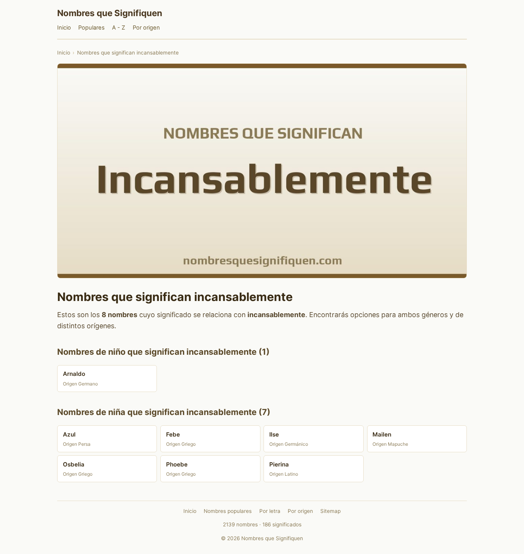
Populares (91, 27)
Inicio (64, 27)
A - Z (118, 27)
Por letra (269, 511)
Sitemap (330, 511)
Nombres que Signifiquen (109, 13)
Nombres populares (228, 511)
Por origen (146, 27)
